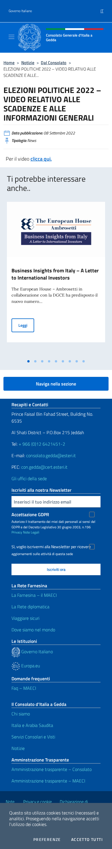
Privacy (16, 532)
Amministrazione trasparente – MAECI (48, 780)
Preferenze (47, 839)
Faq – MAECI (23, 688)
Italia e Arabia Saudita (32, 725)
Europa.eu (30, 665)
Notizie (27, 62)
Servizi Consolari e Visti (33, 736)
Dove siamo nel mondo (33, 629)
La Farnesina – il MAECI (34, 595)
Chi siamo (20, 713)
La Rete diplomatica (30, 606)
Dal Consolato (53, 62)
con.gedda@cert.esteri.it (44, 467)
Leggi (26, 325)
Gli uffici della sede (29, 478)
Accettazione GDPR (30, 514)
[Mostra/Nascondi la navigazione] (11, 36)
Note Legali (31, 532)
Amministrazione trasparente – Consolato (51, 769)
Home (9, 62)
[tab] (28, 361)
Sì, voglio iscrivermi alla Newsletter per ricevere (51, 547)
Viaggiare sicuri (25, 618)
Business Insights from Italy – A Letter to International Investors (55, 274)
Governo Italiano (20, 11)
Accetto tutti (87, 839)
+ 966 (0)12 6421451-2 (42, 443)
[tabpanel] (56, 279)
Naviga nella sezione (56, 383)
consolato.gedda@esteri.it (51, 455)
